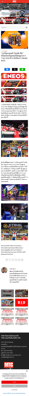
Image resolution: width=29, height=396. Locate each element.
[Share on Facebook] (10, 259)
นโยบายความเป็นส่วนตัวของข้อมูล (18, 393)
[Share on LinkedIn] (22, 259)
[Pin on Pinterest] (19, 259)
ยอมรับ (14, 382)
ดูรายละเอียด (14, 389)
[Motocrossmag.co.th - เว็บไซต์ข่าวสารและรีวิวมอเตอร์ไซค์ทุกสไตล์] (14, 1)
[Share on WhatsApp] (6, 259)
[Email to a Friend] (16, 259)
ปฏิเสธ (14, 386)
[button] (27, 371)
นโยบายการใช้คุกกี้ (7, 393)
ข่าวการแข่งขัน (4, 51)
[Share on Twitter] (13, 259)
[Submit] (26, 27)
